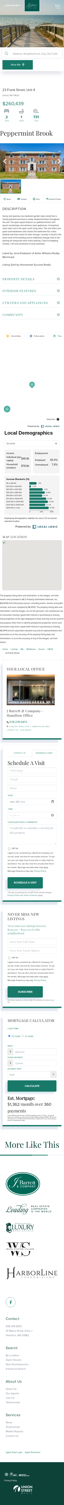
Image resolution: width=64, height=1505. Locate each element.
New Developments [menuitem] (17, 1364)
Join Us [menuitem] (10, 1398)
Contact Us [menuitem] (12, 1436)
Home (5, 649)
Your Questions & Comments (22, 822)
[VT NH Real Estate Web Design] (23, 1489)
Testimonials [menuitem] (13, 1402)
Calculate (32, 1086)
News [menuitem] (9, 1422)
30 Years (15, 1036)
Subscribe (25, 992)
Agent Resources (32, 1452)
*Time (10, 809)
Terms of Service (30, 895)
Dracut (41, 649)
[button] (6, 53)
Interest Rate (14, 1069)
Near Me (16, 64)
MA (22, 649)
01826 (50, 649)
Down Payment (15, 1057)
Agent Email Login (14, 1452)
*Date (10, 795)
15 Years (28, 1036)
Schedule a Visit (44, 753)
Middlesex (31, 649)
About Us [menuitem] (11, 1389)
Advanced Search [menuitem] (16, 1369)
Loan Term (13, 1028)
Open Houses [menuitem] (13, 1360)
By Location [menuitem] (12, 1355)
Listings (14, 649)
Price (10, 1046)
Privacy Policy (40, 871)
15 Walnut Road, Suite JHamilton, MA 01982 (19, 1333)
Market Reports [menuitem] (14, 1431)
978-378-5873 (13, 5)
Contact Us (12, 730)
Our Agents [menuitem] (12, 1393)
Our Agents (25, 730)
